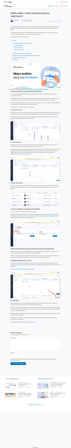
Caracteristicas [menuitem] (51, 5)
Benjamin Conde (54, 396)
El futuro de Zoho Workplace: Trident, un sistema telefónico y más (25, 394)
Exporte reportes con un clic (19, 57)
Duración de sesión (18, 47)
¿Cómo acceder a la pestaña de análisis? (22, 53)
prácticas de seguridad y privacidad (19, 264)
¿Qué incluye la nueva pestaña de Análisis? (22, 43)
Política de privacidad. (15, 360)
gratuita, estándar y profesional (48, 214)
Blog (10, 2)
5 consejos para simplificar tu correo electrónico (24, 384)
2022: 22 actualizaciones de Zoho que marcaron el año (57, 394)
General (51, 392)
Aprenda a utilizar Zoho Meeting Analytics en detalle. (22, 269)
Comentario (13, 337)
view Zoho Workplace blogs (35, 404)
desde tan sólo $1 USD (31, 322)
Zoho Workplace (53, 382)
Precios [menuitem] (57, 5)
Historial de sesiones (19, 49)
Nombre (12, 352)
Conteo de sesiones (18, 45)
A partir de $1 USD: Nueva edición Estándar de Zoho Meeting (57, 384)
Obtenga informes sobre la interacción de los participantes (26, 55)
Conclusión (15, 59)
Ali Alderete (16, 20)
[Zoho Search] (57, 2)
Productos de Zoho (63, 2)
